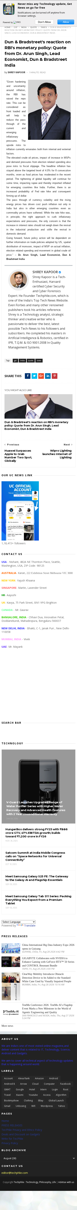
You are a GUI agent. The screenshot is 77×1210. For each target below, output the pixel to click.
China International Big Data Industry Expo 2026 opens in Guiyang (48, 947)
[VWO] (17, 22)
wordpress (47, 1106)
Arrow (23, 1083)
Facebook (65, 1083)
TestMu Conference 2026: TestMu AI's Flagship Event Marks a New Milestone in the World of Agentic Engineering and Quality (47, 1009)
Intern (43, 1089)
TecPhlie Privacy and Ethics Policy (21, 1130)
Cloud (35, 1083)
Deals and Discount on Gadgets (20, 1134)
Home (7, 27)
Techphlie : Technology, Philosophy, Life (35, 1182)
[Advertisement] (38, 687)
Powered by (8, 22)
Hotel (32, 1089)
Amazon (39, 1078)
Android (53, 1078)
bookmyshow (11, 1100)
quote (33, 27)
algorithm (61, 1094)
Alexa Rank (24, 1078)
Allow (66, 21)
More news (7, 1025)
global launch (56, 1100)
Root (65, 1089)
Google (20, 1089)
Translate (30, 925)
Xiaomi (19, 1094)
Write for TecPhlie (12, 1138)
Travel (7, 1094)
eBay (40, 1100)
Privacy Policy (9, 1143)
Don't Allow (44, 21)
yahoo (61, 1106)
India (24, 27)
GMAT (7, 1089)
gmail (7, 1106)
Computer (49, 1083)
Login (55, 1089)
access (46, 1094)
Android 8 (9, 1083)
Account (8, 1078)
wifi (33, 1106)
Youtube (33, 1094)
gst (15, 27)
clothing (28, 1100)
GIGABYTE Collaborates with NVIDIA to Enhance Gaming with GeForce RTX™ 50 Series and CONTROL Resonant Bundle (48, 962)
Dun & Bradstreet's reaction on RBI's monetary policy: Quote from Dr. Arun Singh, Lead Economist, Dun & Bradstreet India (36, 425)
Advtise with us (66, 1182)
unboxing (21, 1106)
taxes (44, 27)
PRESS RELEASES (11, 1125)
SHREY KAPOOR (45, 272)
